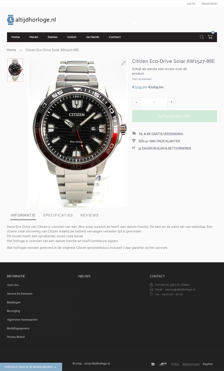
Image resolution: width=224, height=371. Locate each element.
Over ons (12, 285)
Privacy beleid (16, 336)
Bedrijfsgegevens (18, 328)
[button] (136, 102)
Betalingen (14, 302)
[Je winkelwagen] (210, 37)
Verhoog (171, 102)
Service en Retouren (19, 293)
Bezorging (13, 311)
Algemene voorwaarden (22, 319)
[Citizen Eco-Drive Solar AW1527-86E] (15, 70)
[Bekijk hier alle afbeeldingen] (124, 63)
